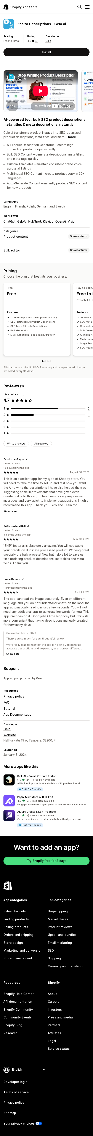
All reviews (41, 443)
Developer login (15, 1082)
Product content (15, 236)
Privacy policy (13, 696)
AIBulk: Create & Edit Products (36, 811)
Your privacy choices (19, 1123)
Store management (17, 958)
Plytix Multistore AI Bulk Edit (35, 797)
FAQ (6, 702)
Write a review (16, 443)
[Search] (79, 7)
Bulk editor (11, 250)
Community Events (17, 1017)
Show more (10, 511)
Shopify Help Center (18, 994)
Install (46, 52)
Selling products (15, 927)
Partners (54, 1025)
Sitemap (9, 1113)
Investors (55, 1009)
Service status (59, 1048)
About (52, 994)
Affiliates (54, 1033)
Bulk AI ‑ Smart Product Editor (36, 776)
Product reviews (60, 927)
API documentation (17, 1001)
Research (10, 1033)
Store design (13, 942)
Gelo (48, 40)
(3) (36, 40)
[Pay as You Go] (45, 361)
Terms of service (16, 1092)
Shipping (54, 958)
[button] (46, 783)
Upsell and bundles (62, 934)
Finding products (16, 919)
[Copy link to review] (26, 459)
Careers (53, 1001)
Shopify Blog (12, 1025)
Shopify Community (18, 1009)
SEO (51, 950)
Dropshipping (58, 911)
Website (9, 735)
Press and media (60, 1017)
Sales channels (14, 911)
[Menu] (87, 7)
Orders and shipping (18, 934)
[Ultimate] (50, 361)
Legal (52, 1041)
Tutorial (9, 708)
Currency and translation (66, 966)
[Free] (42, 361)
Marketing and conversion (22, 950)
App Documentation (18, 714)
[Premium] (48, 361)
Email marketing (60, 942)
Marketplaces (58, 919)
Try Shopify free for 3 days (46, 861)
